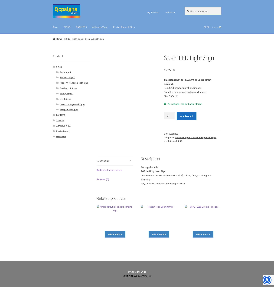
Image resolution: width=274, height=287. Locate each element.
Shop (55, 27)
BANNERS (81, 27)
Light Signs (77, 38)
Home (59, 38)
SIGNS (67, 27)
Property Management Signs (74, 82)
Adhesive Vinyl (100, 27)
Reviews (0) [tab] (103, 179)
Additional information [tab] (109, 170)
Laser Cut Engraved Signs (203, 137)
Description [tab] (103, 160)
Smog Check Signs (69, 109)
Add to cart (186, 116)
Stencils (60, 120)
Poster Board (62, 131)
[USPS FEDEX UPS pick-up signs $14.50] (203, 217)
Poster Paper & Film (124, 27)
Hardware (61, 136)
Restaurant (65, 72)
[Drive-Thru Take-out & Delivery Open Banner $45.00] (159, 217)
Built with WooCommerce (137, 275)
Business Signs (182, 137)
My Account (152, 12)
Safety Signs (66, 93)
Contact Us (170, 12)
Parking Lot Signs (68, 88)
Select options (115, 234)
